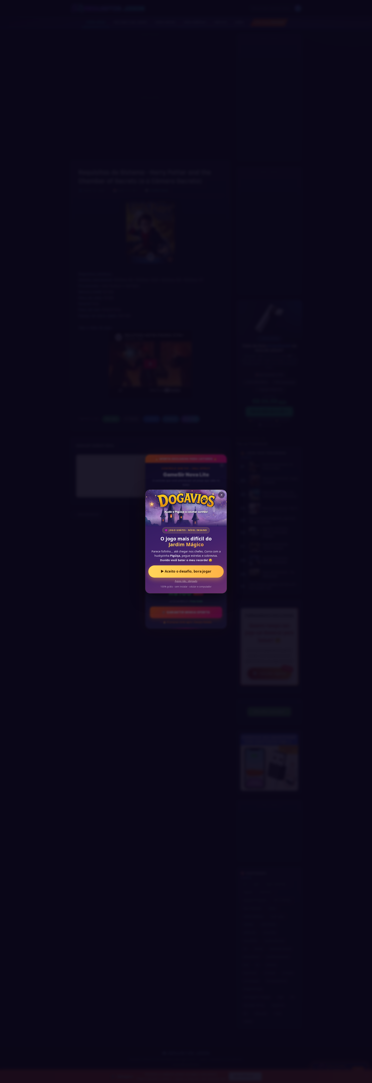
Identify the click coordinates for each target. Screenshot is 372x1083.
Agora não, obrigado (186, 581)
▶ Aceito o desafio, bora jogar (186, 571)
